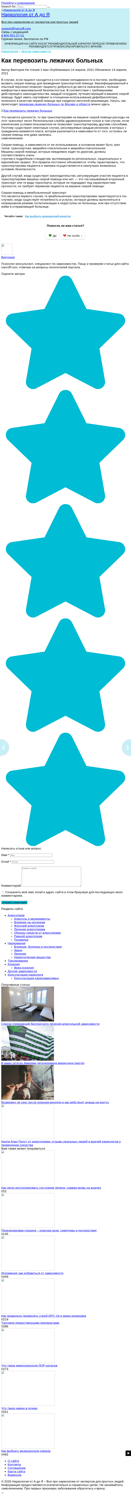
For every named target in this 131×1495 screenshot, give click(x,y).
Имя (5, 855)
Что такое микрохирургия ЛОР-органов (29, 1365)
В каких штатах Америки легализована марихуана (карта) (42, 1063)
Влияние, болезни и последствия (38, 946)
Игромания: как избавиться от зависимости (32, 1273)
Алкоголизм (16, 915)
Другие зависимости (22, 971)
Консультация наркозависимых (36, 978)
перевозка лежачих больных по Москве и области (54, 104)
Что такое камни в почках (19, 1408)
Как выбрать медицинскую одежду (26, 1451)
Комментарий (11, 885)
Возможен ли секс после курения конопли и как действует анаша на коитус (55, 1102)
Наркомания (16, 943)
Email (6, 861)
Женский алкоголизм (29, 925)
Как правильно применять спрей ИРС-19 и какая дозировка (43, 1316)
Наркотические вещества (32, 957)
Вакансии (14, 1475)
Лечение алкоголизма (29, 929)
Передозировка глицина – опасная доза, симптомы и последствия (48, 1230)
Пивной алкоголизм (28, 936)
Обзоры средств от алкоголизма (37, 932)
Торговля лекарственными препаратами (30, 1322)
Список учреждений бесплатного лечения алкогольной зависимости (50, 1024)
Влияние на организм (29, 922)
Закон (18, 950)
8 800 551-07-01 (12, 35)
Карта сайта (16, 1471)
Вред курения (24, 967)
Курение (14, 964)
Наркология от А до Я (25, 14)
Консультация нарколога (25, 974)
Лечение (20, 953)
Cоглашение (17, 1468)
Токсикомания (18, 960)
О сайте (13, 1461)
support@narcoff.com (16, 28)
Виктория (8, 257)
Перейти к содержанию (18, 3)
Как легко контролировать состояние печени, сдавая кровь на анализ (51, 1187)
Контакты (14, 1464)
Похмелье (21, 939)
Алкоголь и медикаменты (32, 918)
